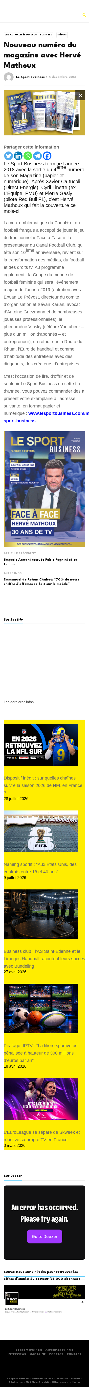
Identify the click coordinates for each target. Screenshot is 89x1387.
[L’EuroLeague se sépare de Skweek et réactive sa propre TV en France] (41, 1099)
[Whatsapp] (27, 155)
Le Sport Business (30, 77)
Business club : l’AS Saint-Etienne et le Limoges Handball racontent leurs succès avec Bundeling (44, 959)
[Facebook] (47, 155)
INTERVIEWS (17, 1354)
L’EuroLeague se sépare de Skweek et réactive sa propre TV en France (42, 1136)
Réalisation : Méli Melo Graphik (29, 1382)
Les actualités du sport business (28, 35)
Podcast (75, 1379)
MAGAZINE (37, 1354)
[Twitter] (8, 155)
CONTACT (74, 1354)
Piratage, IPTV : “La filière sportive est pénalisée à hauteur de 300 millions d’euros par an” (41, 1053)
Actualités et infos (59, 1350)
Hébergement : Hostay (66, 1382)
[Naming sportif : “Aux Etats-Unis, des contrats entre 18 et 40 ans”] (41, 831)
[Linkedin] (18, 155)
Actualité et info (42, 1379)
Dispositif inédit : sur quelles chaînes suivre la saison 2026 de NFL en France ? (43, 785)
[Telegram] (37, 155)
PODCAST (56, 1354)
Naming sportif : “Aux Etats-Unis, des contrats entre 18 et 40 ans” (40, 868)
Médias (62, 35)
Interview (62, 1379)
